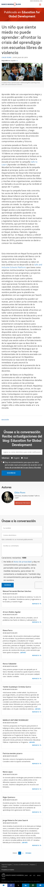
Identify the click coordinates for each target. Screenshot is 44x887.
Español (13, 60)
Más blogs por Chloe (22, 503)
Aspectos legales (7, 865)
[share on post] (18, 885)
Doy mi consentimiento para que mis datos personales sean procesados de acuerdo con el (23, 465)
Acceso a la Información (21, 865)
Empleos (32, 865)
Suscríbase (11, 473)
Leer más (23, 652)
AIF (31, 875)
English (17, 458)
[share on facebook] (11, 885)
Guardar (7, 585)
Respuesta (35, 604)
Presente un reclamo (8, 870)
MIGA (38, 875)
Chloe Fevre (6, 57)
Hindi (26, 458)
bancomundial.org (36, 0)
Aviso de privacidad (22, 561)
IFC (34, 875)
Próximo (28, 853)
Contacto (4, 867)
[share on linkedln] (25, 885)
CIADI (3, 879)
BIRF (26, 875)
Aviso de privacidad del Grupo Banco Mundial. (23, 467)
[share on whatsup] (33, 885)
